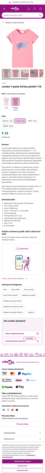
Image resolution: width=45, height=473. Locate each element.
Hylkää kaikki (22, 466)
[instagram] (8, 410)
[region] (22, 457)
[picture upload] (22, 263)
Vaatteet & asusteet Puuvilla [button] (13, 307)
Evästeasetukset (22, 470)
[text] (5, 133)
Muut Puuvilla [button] (29, 289)
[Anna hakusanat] (40, 15)
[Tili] (28, 8)
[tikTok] (17, 410)
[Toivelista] (34, 8)
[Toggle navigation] (4, 8)
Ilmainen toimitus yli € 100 (22, 2)
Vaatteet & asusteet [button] (28, 295)
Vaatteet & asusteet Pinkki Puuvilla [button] (14, 312)
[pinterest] (12, 410)
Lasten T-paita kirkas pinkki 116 (21, 86)
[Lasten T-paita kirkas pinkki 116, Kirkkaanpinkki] (22, 48)
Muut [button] (5, 289)
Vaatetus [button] (31, 312)
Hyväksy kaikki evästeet (22, 461)
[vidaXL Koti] (15, 8)
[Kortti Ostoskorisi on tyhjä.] (41, 8)
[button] (6, 104)
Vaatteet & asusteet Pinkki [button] (12, 301)
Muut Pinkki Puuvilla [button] (10, 295)
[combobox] (22, 15)
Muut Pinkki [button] (15, 289)
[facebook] (4, 410)
